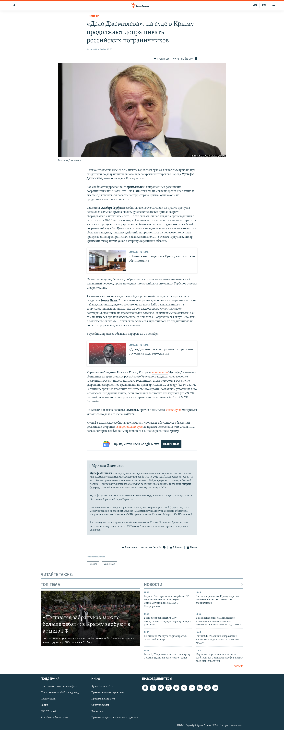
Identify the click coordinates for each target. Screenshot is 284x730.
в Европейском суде (129, 427)
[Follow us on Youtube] (161, 688)
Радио (44, 705)
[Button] (161, 59)
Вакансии (97, 711)
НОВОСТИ (153, 585)
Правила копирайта (103, 699)
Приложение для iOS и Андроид (60, 692)
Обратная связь (100, 705)
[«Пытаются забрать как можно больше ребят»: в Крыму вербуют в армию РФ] (90, 618)
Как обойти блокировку (55, 717)
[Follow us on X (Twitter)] (153, 688)
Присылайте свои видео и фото (59, 686)
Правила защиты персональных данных (114, 717)
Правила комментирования (107, 692)
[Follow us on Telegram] (184, 688)
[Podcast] (207, 688)
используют (173, 410)
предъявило (160, 372)
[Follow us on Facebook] (145, 688)
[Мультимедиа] (274, 5)
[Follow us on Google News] (176, 688)
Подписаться (171, 444)
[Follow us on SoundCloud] (192, 688)
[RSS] (200, 688)
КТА (264, 5)
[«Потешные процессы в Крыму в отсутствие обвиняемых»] (107, 260)
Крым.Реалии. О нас (103, 686)
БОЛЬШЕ (238, 666)
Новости (93, 16)
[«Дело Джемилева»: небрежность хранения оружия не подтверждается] (107, 353)
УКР (255, 5)
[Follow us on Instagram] (168, 688)
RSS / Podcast (48, 711)
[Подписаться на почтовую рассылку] (215, 688)
